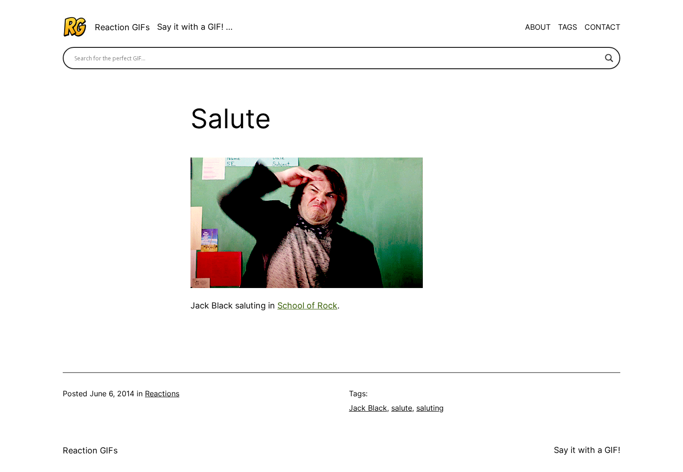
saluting (430, 408)
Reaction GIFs (122, 27)
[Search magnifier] (609, 58)
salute (401, 408)
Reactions (162, 393)
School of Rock (307, 305)
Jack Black (368, 408)
